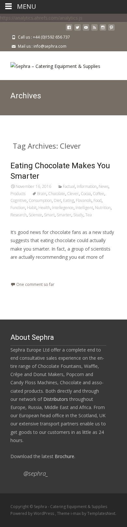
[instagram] (103, 30)
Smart (49, 215)
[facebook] (69, 30)
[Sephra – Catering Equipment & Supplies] (50, 64)
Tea (88, 215)
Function (17, 207)
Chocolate (56, 193)
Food (97, 200)
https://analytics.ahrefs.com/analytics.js (41, 18)
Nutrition (103, 207)
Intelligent (84, 207)
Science (35, 215)
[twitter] (77, 30)
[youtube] (86, 30)
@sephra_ (35, 473)
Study (78, 215)
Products (17, 193)
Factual (69, 186)
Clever (73, 193)
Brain (41, 193)
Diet (57, 200)
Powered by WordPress (32, 513)
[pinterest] (111, 30)
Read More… (24, 269)
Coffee (98, 193)
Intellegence (63, 207)
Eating (68, 200)
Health (44, 207)
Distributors (55, 399)
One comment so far (35, 284)
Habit (31, 207)
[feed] (94, 30)
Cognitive (18, 200)
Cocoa (86, 193)
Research (18, 215)
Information (87, 186)
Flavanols (84, 200)
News (103, 186)
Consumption (40, 200)
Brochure (63, 456)
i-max (76, 513)
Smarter (64, 215)
